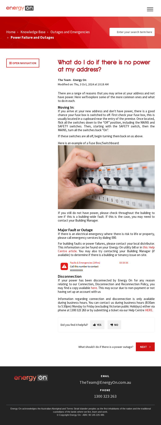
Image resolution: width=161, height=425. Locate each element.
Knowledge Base (33, 32)
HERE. (149, 310)
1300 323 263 (105, 396)
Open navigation (24, 63)
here (94, 288)
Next (143, 347)
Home (11, 32)
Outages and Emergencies (70, 32)
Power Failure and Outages (32, 37)
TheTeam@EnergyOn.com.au (105, 382)
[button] (150, 8)
